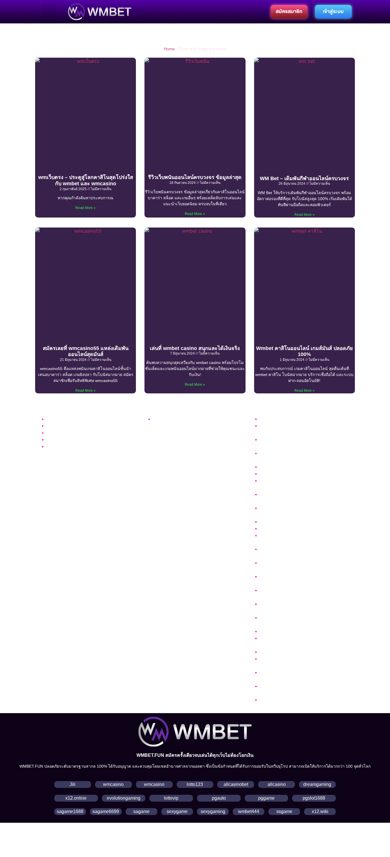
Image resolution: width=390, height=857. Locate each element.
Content (55, 439)
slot (50, 432)
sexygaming (213, 811)
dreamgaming (317, 784)
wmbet (159, 419)
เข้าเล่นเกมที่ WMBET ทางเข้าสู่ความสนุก (301, 473)
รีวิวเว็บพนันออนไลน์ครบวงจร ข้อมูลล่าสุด (195, 177)
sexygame (177, 811)
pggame (266, 798)
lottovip (171, 798)
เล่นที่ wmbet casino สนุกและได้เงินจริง (195, 348)
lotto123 (195, 784)
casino (53, 425)
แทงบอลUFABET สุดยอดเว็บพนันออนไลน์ (301, 651)
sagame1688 (70, 811)
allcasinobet (236, 784)
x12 (69, 798)
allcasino (277, 784)
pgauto (219, 798)
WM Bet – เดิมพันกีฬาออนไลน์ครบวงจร (304, 178)
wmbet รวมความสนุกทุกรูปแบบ (291, 419)
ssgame (284, 811)
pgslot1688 (314, 798)
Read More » (85, 208)
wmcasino (113, 784)
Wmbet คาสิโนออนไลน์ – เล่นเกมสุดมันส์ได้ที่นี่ (306, 466)
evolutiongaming (123, 798)
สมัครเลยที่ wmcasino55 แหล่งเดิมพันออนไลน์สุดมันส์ (85, 351)
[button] (48, 11)
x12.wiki (320, 811)
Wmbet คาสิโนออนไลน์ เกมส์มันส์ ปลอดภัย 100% (304, 351)
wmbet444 (248, 811)
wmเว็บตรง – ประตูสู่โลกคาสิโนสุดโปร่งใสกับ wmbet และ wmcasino (85, 180)
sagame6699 (106, 811)
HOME (53, 446)
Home (169, 49)
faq (50, 419)
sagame (141, 811)
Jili (72, 784)
